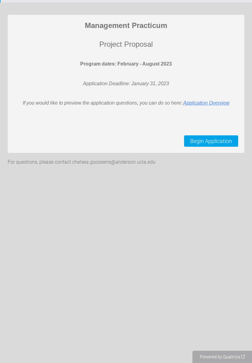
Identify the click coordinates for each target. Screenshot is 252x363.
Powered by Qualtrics (220, 356)
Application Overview (206, 103)
